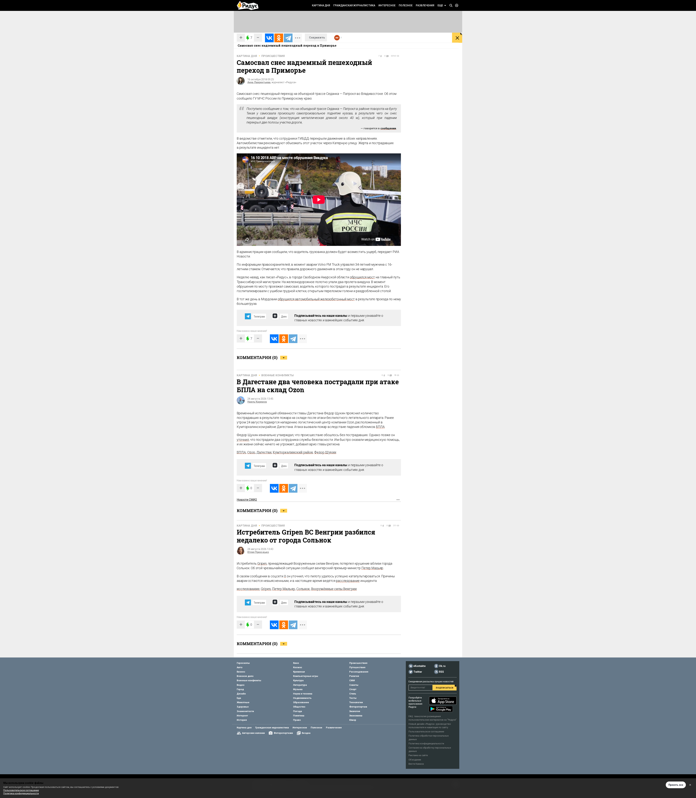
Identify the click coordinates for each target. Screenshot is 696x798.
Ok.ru (442, 666)
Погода (297, 711)
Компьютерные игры (305, 676)
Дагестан (264, 452)
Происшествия (273, 56)
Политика (298, 715)
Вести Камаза (416, 763)
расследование (348, 581)
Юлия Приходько (258, 552)
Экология (354, 711)
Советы (353, 685)
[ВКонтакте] (269, 38)
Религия (354, 676)
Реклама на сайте (418, 755)
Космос (297, 667)
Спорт (352, 689)
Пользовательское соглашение (426, 731)
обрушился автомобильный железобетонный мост (316, 299)
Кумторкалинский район (293, 452)
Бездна (306, 733)
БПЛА (380, 427)
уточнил (243, 440)
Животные (243, 702)
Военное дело (245, 676)
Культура (298, 680)
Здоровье (243, 706)
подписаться (444, 687)
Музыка (298, 689)
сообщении (388, 128)
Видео (240, 685)
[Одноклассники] (278, 38)
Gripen (262, 563)
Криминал (299, 671)
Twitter (417, 671)
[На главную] (247, 5)
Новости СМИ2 (247, 499)
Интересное (386, 5)
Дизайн (241, 693)
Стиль (352, 693)
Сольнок (303, 589)
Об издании (415, 759)
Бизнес (241, 671)
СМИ (352, 680)
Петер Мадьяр (372, 568)
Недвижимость (302, 698)
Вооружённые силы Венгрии (334, 589)
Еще (440, 5)
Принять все (675, 784)
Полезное (406, 5)
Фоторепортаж (358, 706)
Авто (239, 667)
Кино (296, 663)
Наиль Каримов (257, 401)
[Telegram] (288, 38)
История (242, 720)
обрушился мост (362, 277)
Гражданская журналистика (354, 5)
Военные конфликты (277, 375)
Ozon (251, 452)
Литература (300, 685)
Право (297, 720)
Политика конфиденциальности (426, 743)
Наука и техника (302, 693)
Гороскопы (243, 663)
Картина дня (321, 5)
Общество (299, 706)
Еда (239, 698)
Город (240, 689)
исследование (248, 589)
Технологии (356, 702)
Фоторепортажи (283, 733)
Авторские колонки (253, 733)
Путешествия (357, 667)
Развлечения (425, 5)
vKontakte (419, 666)
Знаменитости (245, 711)
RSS (441, 671)
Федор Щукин (325, 452)
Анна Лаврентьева (258, 82)
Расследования (358, 671)
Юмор (352, 720)
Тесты (353, 698)
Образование (301, 702)
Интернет (242, 715)
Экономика (355, 715)
